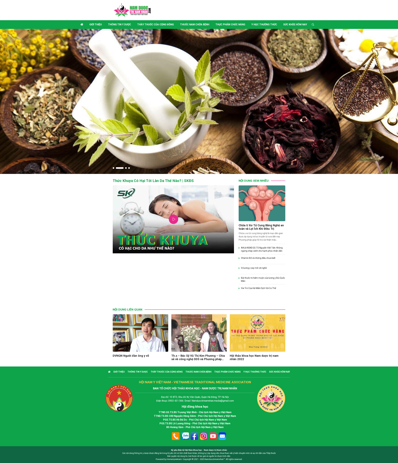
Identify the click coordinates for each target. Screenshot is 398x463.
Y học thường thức (264, 24)
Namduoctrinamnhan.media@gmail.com (213, 400)
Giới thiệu (95, 24)
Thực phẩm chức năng (230, 24)
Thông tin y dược (119, 24)
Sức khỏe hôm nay (295, 24)
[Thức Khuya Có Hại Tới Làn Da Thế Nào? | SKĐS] (173, 219)
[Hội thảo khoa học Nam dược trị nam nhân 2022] (257, 333)
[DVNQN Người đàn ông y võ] (140, 333)
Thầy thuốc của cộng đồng (155, 24)
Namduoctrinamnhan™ (215, 459)
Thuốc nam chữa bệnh (194, 24)
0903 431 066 (175, 400)
